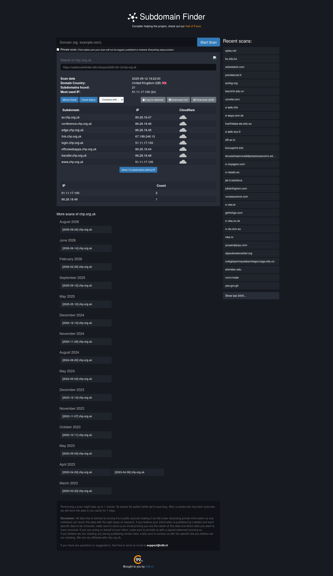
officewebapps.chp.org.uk (78, 149)
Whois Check (70, 99)
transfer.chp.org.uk (74, 155)
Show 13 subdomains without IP (138, 169)
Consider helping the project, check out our (166, 26)
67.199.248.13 (145, 136)
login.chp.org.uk (72, 142)
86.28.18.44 (143, 149)
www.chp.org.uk (72, 162)
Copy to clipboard (154, 99)
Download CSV (179, 99)
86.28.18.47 (143, 117)
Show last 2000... (235, 295)
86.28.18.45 (143, 130)
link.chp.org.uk (71, 136)
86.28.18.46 (143, 123)
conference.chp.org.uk (76, 123)
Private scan (117, 49)
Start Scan (208, 42)
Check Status (88, 99)
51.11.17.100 (144, 142)
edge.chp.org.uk (72, 130)
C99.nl (149, 566)
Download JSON (205, 99)
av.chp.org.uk (70, 117)
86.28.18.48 (143, 155)
